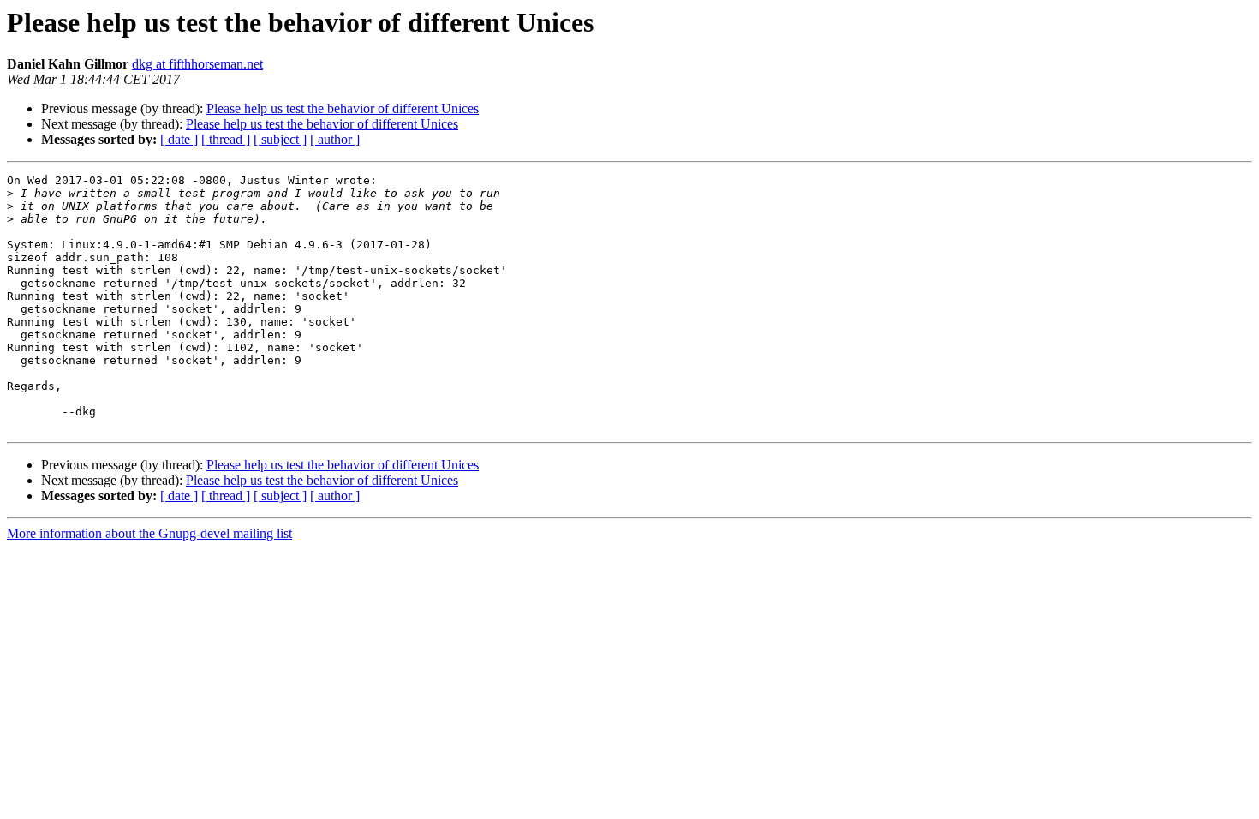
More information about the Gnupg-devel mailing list (149, 533)
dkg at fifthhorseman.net (197, 64)
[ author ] (335, 139)
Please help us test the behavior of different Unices (342, 108)
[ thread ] (225, 139)
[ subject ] (280, 139)
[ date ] (179, 139)
